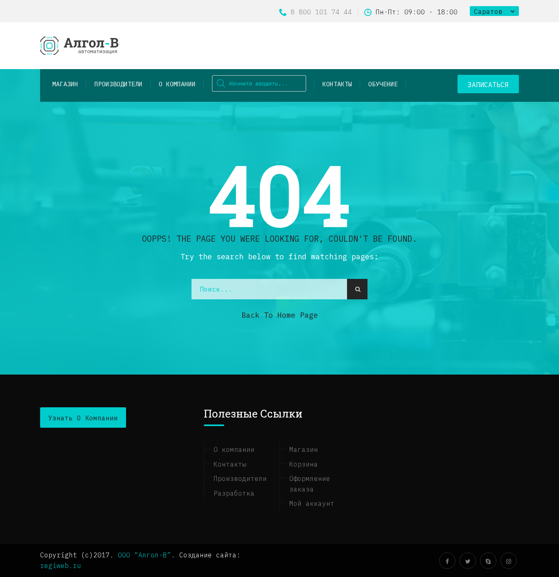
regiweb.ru (60, 565)
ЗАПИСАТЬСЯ (488, 85)
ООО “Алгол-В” (144, 555)
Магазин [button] (65, 84)
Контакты (337, 84)
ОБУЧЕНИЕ (383, 84)
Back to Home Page (279, 315)
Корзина (303, 464)
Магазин (303, 449)
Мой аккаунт (311, 503)
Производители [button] (118, 84)
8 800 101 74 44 (321, 12)
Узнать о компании (83, 418)
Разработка (234, 493)
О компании (177, 84)
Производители (240, 478)
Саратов (488, 11)
